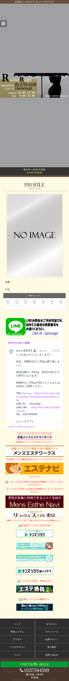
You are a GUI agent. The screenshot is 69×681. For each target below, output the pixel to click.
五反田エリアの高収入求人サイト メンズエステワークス (34, 459)
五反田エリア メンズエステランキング (34, 442)
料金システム (17, 631)
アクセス (17, 639)
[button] (3, 23)
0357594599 (35, 172)
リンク (17, 655)
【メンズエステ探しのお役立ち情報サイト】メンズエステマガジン (34, 490)
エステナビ (34, 476)
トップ (17, 624)
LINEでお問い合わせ (34, 664)
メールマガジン (17, 647)
